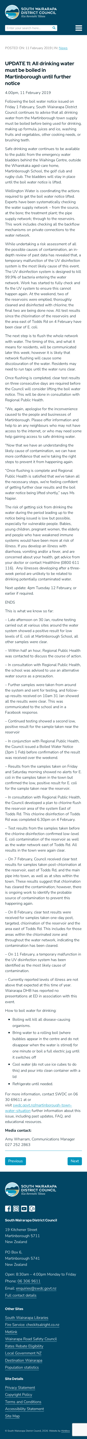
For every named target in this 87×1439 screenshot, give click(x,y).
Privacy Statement (20, 1387)
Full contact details (21, 1295)
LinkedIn (40, 1209)
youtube (24, 1209)
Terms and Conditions (23, 1401)
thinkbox (65, 1430)
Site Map (12, 1416)
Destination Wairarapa (23, 1360)
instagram (16, 1209)
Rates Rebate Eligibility (24, 1346)
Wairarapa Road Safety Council (31, 1339)
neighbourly (32, 1209)
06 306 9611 (29, 1281)
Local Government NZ (23, 1353)
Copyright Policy (18, 1394)
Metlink (11, 1332)
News (63, 48)
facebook (8, 1209)
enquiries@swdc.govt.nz (36, 1288)
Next (75, 1161)
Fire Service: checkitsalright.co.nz (32, 1324)
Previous (15, 1161)
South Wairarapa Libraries (26, 1317)
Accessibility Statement (24, 1408)
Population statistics (22, 1367)
